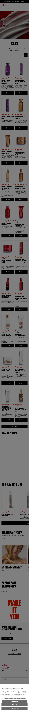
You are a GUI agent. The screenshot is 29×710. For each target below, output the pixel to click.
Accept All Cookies (14, 708)
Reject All (14, 704)
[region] (14, 697)
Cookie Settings (14, 701)
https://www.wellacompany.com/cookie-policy (15, 698)
